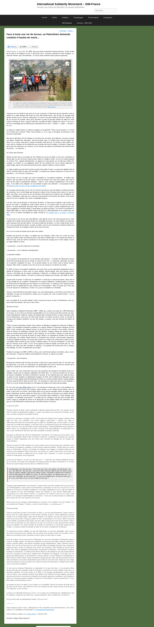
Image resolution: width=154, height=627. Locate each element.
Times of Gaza (51, 107)
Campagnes (107, 17)
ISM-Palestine (67, 23)
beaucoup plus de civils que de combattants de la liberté (27, 186)
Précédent (62, 31)
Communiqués (93, 17)
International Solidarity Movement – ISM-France (68, 4)
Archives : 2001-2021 (84, 23)
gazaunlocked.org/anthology (45, 610)
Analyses (65, 17)
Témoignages (78, 17)
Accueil (44, 17)
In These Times (31, 614)
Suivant (71, 31)
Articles (54, 17)
